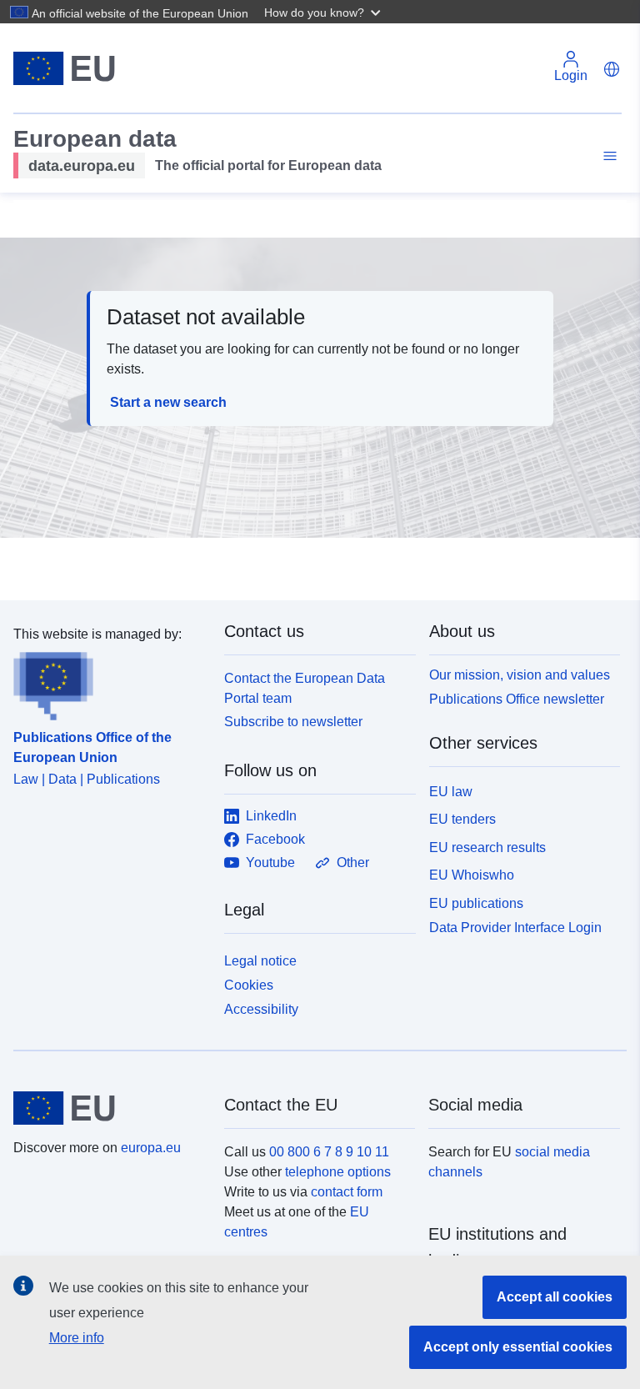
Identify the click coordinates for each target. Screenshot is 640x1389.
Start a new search (168, 402)
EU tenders (462, 819)
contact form (346, 1192)
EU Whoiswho (471, 875)
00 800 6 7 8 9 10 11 (329, 1152)
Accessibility (261, 1009)
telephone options (338, 1172)
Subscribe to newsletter (293, 722)
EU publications (476, 903)
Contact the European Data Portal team (304, 688)
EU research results (487, 847)
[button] (324, 11)
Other (353, 862)
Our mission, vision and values (519, 675)
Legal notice (260, 961)
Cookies (248, 985)
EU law (450, 792)
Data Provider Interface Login (515, 927)
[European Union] (109, 1108)
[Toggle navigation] (607, 156)
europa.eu (151, 1148)
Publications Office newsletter (516, 699)
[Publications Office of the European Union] (108, 682)
